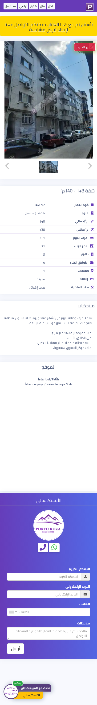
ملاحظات (83, 623)
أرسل (15, 648)
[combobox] (12, 612)
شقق (33, 6)
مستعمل (10, 6)
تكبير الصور (85, 47)
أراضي (23, 6)
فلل (42, 6)
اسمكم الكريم (79, 568)
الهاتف (84, 604)
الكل (50, 6)
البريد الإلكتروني (77, 586)
